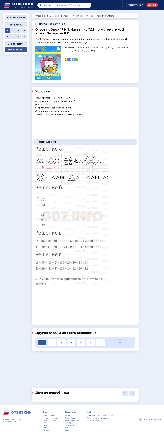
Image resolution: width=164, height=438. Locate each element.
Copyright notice (93, 420)
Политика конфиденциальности (100, 418)
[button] (120, 342)
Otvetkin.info (10, 422)
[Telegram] (73, 59)
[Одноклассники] (66, 59)
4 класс (46, 420)
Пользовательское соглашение (100, 415)
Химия (67, 430)
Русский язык (70, 418)
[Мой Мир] (69, 59)
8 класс (46, 430)
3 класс (46, 418)
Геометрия (69, 425)
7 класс (45, 428)
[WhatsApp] (76, 59)
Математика (70, 415)
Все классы (15, 24)
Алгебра (68, 423)
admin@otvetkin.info (12, 419)
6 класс (46, 425)
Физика (68, 428)
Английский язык (72, 420)
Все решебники (16, 17)
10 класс (54, 418)
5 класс (45, 423)
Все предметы (16, 44)
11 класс (54, 420)
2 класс (45, 415)
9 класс (54, 415)
